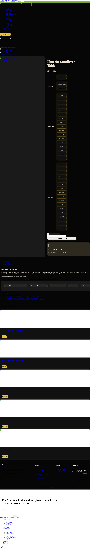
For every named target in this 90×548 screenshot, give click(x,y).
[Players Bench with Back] (45, 386)
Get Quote (59, 471)
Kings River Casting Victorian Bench (13, 330)
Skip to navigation (4, 0)
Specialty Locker (9, 11)
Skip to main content (13, 0)
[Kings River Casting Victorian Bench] (45, 327)
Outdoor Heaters (9, 23)
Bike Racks (8, 9)
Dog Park (8, 27)
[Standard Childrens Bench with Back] (45, 446)
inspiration (39, 476)
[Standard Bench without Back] (45, 416)
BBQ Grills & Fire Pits (11, 25)
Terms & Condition (74, 487)
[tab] (6, 261)
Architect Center (61, 470)
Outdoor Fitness (9, 24)
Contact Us (59, 473)
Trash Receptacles (10, 19)
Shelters (7, 15)
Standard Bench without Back (11, 420)
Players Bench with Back (9, 390)
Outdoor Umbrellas (10, 22)
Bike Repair (8, 13)
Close (3, 509)
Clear (55, 231)
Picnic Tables (9, 20)
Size (51, 77)
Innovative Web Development (51, 487)
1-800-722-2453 (5, 34)
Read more (4, 336)
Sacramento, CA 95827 (77, 471)
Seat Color (50, 197)
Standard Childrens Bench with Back (13, 450)
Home (1, 47)
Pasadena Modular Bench (5, 54)
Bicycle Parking (61, 468)
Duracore (8, 487)
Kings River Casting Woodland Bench (13, 360)
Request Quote (61, 238)
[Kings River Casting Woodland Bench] (45, 357)
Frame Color (51, 126)
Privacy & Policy (66, 487)
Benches (7, 18)
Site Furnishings (61, 469)
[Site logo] (10, 5)
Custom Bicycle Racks (11, 14)
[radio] (62, 77)
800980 (85, 473)
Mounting (50, 86)
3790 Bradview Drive (81, 470)
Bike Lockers (9, 10)
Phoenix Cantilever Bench (6, 50)
